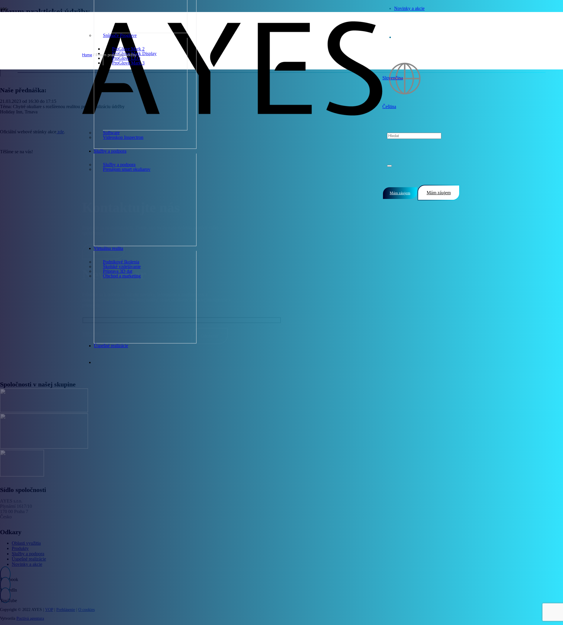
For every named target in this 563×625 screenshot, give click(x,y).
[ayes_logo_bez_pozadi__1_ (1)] (232, 113)
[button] (392, 77)
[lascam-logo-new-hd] (44, 410)
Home (87, 55)
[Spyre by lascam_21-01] (44, 447)
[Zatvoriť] (389, 166)
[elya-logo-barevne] (22, 474)
